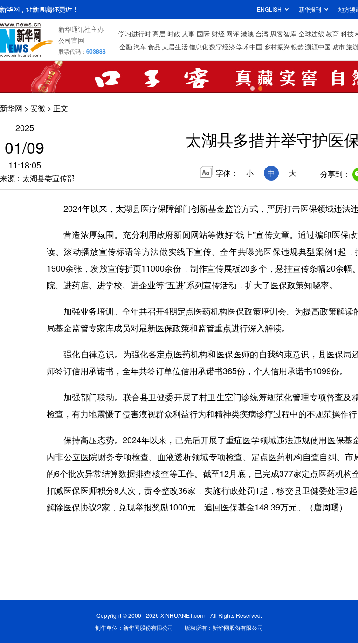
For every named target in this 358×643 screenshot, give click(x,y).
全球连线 (311, 33)
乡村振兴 (277, 46)
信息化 (198, 46)
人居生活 (175, 46)
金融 (125, 46)
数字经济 (222, 46)
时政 (173, 33)
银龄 (297, 46)
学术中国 (249, 46)
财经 (218, 33)
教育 (332, 33)
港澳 (247, 33)
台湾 (261, 33)
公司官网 (71, 40)
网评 (232, 33)
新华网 (11, 108)
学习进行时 (134, 33)
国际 (203, 33)
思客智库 (283, 33)
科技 (347, 33)
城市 (338, 46)
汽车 (139, 46)
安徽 (37, 108)
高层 (158, 33)
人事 (188, 33)
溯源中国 (318, 46)
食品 (154, 46)
